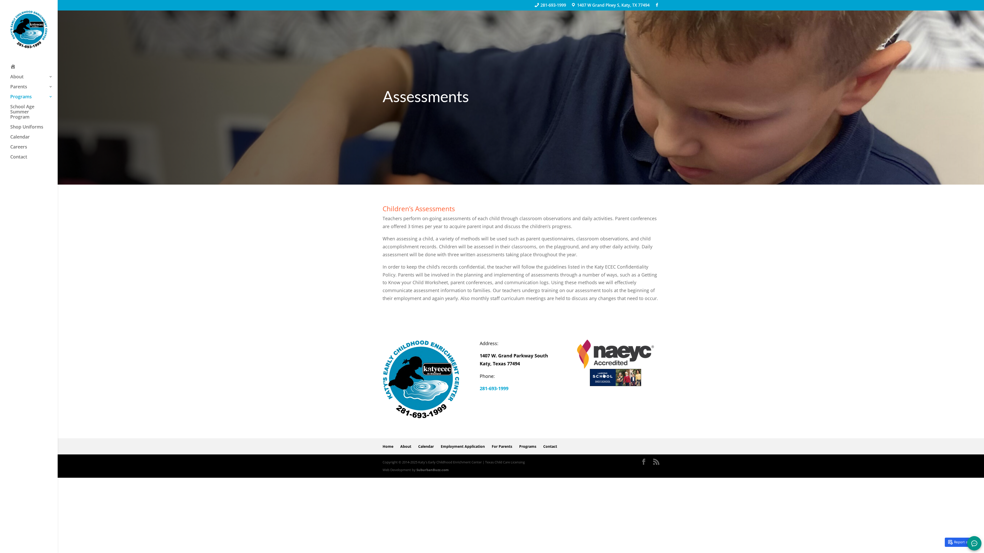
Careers (18, 147)
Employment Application (463, 446)
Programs (21, 97)
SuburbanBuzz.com (432, 469)
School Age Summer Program (22, 112)
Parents (18, 87)
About (17, 77)
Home (388, 446)
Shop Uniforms (26, 127)
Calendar (20, 137)
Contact (18, 157)
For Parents (502, 446)
